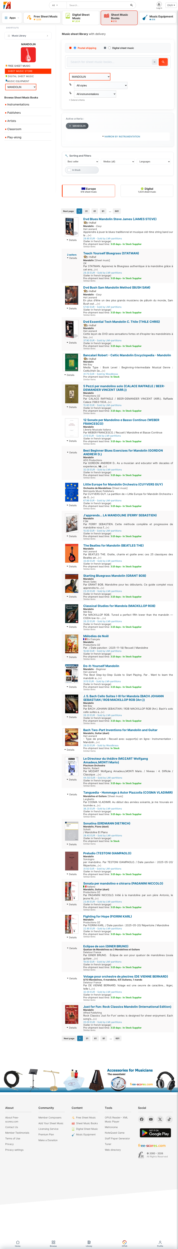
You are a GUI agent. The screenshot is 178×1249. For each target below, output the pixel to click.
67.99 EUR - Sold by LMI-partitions (102, 500)
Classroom (13, 129)
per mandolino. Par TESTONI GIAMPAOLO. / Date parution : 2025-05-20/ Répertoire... (128, 864)
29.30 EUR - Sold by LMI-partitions (102, 272)
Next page (68, 211)
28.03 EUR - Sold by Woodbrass (101, 745)
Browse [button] (53, 1246)
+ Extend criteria (77, 100)
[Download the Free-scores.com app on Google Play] (155, 1132)
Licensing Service (48, 1128)
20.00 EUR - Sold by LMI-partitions (102, 1022)
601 (117, 211)
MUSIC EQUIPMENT (18, 81)
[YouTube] (150, 1119)
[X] (160, 1119)
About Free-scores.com (12, 1119)
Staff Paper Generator (117, 1138)
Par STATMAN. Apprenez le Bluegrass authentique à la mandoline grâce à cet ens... (128, 268)
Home (18, 1246)
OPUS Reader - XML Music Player (116, 1119)
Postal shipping (87, 47)
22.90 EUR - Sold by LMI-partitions (102, 928)
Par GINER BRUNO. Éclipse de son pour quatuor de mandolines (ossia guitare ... (128, 957)
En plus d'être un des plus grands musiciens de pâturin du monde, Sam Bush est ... (128, 302)
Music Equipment (86, 1134)
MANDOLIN (79, 125)
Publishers (13, 112)
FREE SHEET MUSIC (18, 65)
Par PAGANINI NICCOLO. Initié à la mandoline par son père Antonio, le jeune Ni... (128, 897)
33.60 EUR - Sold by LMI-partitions (102, 560)
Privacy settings (14, 1149)
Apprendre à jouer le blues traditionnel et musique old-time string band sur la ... (128, 233)
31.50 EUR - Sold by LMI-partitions (102, 868)
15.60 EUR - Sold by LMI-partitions (102, 405)
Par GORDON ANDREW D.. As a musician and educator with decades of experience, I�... (128, 465)
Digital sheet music (123, 47)
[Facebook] (141, 1119)
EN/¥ (170, 5)
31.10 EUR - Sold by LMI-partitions (102, 681)
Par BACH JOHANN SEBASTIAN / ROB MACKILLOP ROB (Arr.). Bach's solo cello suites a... (128, 710)
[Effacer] (154, 62)
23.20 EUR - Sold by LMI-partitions (102, 591)
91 (103, 211)
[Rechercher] (131, 5)
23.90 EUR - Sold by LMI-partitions (102, 901)
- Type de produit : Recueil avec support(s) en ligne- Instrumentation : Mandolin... (128, 740)
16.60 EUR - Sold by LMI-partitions (102, 651)
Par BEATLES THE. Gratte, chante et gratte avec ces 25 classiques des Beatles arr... (128, 556)
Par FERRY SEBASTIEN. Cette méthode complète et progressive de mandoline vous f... (128, 526)
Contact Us (11, 1127)
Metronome (111, 1127)
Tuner (108, 1144)
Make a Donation (48, 1140)
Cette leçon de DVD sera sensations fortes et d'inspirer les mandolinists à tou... (128, 335)
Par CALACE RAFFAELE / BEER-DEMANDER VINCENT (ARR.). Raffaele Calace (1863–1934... (128, 400)
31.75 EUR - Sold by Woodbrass (100, 374)
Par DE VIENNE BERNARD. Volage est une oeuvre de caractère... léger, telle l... (128, 987)
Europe (89, 190)
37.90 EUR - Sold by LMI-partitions (102, 340)
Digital (147, 190)
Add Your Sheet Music (50, 1123)
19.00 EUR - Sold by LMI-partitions (102, 961)
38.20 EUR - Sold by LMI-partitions (102, 808)
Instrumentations (17, 104)
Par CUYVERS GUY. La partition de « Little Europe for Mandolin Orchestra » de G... (128, 495)
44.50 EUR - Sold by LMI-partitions (102, 777)
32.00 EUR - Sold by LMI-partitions (102, 469)
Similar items (89, 246)
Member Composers (49, 1117)
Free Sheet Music (86, 1117)
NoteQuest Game (114, 1132)
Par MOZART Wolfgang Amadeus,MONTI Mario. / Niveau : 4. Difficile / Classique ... (128, 773)
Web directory (113, 1149)
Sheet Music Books (87, 1123)
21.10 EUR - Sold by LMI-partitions (102, 435)
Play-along (13, 137)
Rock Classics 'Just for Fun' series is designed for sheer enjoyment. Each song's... (128, 1017)
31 (86, 211)
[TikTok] (169, 1119)
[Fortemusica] (141, 1155)
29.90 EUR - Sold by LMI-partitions (102, 238)
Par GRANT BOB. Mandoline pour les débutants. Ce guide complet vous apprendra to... (128, 586)
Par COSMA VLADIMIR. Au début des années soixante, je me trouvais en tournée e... (128, 804)
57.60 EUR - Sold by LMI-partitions (102, 306)
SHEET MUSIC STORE (20, 71)
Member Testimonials (17, 1132)
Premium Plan (46, 1134)
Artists (11, 121)
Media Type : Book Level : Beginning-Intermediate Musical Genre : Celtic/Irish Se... (128, 369)
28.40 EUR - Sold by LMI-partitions (102, 835)
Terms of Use (12, 1138)
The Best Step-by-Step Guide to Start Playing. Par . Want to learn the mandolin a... (128, 676)
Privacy (9, 1144)
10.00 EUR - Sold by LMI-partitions (102, 530)
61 (95, 211)
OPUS (124, 1246)
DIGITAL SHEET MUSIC (20, 76)
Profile (160, 1246)
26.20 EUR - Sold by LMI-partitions (102, 621)
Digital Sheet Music (87, 1128)
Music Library (19, 35)
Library (89, 1246)
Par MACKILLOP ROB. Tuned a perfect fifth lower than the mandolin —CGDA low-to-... (128, 616)
